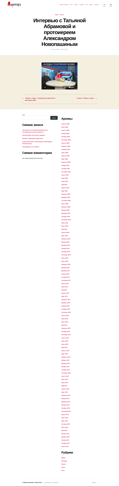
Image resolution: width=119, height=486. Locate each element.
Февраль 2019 (65, 239)
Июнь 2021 (64, 181)
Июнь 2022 (64, 152)
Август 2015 (65, 338)
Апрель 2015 (65, 350)
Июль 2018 (64, 258)
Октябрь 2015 (65, 331)
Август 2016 (65, 315)
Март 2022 (64, 159)
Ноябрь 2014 (65, 366)
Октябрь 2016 (65, 309)
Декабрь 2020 (65, 197)
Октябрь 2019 (65, 216)
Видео (91, 4)
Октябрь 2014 (65, 370)
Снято (71, 4)
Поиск (23, 115)
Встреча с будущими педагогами (32, 138)
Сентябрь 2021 (66, 172)
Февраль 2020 (65, 207)
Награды (81, 4)
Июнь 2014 (64, 382)
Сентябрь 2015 (66, 334)
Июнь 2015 (64, 344)
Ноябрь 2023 (65, 133)
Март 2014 (64, 392)
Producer (58, 49)
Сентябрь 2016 (66, 312)
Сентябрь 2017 (66, 280)
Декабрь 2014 (65, 363)
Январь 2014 (65, 398)
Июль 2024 (64, 127)
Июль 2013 (64, 418)
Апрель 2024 (65, 130)
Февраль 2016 (65, 328)
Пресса (76, 4)
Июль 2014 (64, 379)
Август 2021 (65, 175)
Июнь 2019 (64, 226)
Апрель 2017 (65, 293)
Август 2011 (65, 446)
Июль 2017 (64, 287)
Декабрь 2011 (65, 437)
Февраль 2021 (65, 194)
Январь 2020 (65, 210)
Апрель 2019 (65, 232)
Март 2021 (64, 191)
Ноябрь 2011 (65, 440)
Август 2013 (65, 414)
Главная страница (63, 4)
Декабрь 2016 (65, 303)
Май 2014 (64, 386)
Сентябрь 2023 (66, 140)
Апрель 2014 (65, 389)
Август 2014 (65, 376)
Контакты (96, 4)
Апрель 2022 (65, 156)
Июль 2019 (64, 223)
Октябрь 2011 (65, 443)
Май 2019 (64, 229)
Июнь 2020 (64, 204)
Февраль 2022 (65, 162)
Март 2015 (64, 354)
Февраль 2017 (65, 299)
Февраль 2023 (65, 146)
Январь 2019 (65, 242)
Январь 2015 (65, 360)
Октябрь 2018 (65, 251)
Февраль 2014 (65, 395)
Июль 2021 (64, 178)
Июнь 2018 (64, 261)
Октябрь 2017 (65, 277)
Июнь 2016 (64, 322)
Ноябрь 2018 (65, 248)
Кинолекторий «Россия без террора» (33, 135)
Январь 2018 (65, 267)
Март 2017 (64, 296)
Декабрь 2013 (65, 402)
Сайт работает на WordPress (51, 482)
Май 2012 (64, 430)
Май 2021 (64, 184)
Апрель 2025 (65, 124)
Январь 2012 (65, 434)
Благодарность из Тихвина (30, 147)
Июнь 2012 (64, 427)
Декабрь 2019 (65, 213)
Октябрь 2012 (65, 424)
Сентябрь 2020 (66, 200)
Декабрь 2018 (65, 245)
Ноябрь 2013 (65, 405)
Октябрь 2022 (65, 149)
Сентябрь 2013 (66, 411)
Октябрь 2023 (65, 136)
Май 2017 (64, 290)
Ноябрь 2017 (65, 274)
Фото (86, 4)
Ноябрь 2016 (65, 306)
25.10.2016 (65, 49)
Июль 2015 (64, 341)
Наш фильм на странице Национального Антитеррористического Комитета (35, 131)
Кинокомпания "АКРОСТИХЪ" (34, 482)
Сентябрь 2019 (66, 220)
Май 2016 (64, 325)
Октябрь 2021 (65, 168)
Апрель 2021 (65, 188)
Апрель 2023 (65, 143)
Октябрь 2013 (65, 408)
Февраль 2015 (65, 357)
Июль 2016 (64, 319)
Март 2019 (64, 236)
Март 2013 (64, 421)
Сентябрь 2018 (66, 255)
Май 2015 (64, 347)
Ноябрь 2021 (65, 165)
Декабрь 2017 (65, 271)
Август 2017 (65, 283)
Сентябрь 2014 (66, 373)
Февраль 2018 (65, 264)
